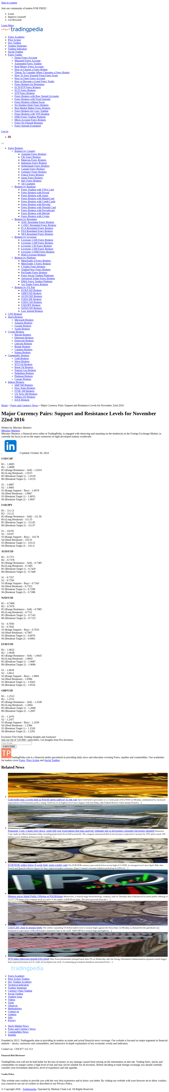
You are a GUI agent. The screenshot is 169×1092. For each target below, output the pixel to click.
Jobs (10, 1017)
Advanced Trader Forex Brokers (38, 278)
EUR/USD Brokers (31, 290)
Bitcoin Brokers (23, 334)
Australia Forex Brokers (33, 154)
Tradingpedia (29, 1089)
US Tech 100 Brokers (26, 394)
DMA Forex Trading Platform (30, 116)
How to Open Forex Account (30, 78)
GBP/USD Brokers (31, 293)
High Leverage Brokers (33, 254)
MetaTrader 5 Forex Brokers (36, 263)
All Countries (28, 183)
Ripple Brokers (22, 346)
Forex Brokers (15, 148)
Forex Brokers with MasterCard (37, 198)
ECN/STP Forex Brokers (28, 87)
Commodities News (18, 1031)
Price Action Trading (19, 979)
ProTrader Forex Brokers (34, 272)
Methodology (15, 1008)
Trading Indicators (17, 48)
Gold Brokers (22, 358)
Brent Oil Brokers (24, 367)
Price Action (14, 39)
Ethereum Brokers (24, 337)
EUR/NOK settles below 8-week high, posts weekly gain (38, 865)
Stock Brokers (15, 317)
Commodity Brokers (18, 355)
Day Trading (14, 42)
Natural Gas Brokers (25, 370)
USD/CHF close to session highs (25, 927)
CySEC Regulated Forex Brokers (38, 225)
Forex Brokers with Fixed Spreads (32, 99)
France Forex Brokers (32, 174)
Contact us (13, 1011)
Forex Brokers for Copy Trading (31, 111)
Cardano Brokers (23, 349)
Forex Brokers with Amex (34, 195)
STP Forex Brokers (25, 93)
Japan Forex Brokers (32, 177)
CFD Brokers (15, 314)
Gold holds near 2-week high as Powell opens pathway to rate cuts (42, 799)
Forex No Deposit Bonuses (29, 122)
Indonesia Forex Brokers (34, 163)
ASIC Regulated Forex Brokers (37, 222)
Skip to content (9, 2)
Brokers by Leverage (25, 237)
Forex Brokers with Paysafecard (38, 210)
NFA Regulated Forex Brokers (37, 234)
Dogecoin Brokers (24, 340)
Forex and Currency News (24, 405)
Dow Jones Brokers (25, 388)
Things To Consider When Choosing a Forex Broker (42, 72)
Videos (11, 999)
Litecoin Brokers (23, 343)
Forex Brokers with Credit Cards (38, 201)
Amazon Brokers (23, 322)
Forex (22, 760)
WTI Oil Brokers (23, 364)
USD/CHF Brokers (31, 299)
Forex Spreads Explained (28, 125)
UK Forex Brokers (31, 157)
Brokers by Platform (25, 257)
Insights (12, 1034)
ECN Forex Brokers (25, 90)
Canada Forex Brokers (33, 168)
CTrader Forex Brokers (33, 266)
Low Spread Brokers (32, 311)
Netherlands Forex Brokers (35, 166)
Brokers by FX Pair (25, 287)
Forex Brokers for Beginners (29, 84)
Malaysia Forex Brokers (33, 160)
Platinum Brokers (24, 376)
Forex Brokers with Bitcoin (35, 213)
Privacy (12, 1020)
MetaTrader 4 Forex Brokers (36, 260)
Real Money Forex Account (29, 66)
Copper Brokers (23, 379)
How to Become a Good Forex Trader (34, 81)
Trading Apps (15, 996)
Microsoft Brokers (24, 319)
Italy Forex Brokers (31, 180)
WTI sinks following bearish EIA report (28, 958)
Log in (4, 131)
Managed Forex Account (27, 60)
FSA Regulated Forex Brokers (37, 231)
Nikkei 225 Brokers (25, 396)
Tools (11, 1002)
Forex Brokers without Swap (30, 102)
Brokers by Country (25, 151)
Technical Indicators (18, 984)
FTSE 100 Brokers (24, 391)
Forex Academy (16, 37)
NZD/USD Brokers (31, 308)
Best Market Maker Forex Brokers (32, 108)
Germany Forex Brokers (34, 171)
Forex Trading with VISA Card (37, 189)
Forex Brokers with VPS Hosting (32, 114)
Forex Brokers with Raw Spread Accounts (37, 96)
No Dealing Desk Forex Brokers (32, 105)
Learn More (7, 25)
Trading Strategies (17, 45)
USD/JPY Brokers (30, 305)
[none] (88, 137)
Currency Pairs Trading (20, 990)
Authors (12, 1014)
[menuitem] (9, 137)
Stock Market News (18, 1026)
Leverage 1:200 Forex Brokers (37, 242)
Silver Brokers (22, 361)
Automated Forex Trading (28, 63)
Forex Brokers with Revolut (35, 204)
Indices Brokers (16, 382)
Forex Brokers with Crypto (35, 216)
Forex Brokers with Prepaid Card (38, 207)
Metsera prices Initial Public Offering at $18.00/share (35, 896)
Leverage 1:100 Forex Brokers (37, 240)
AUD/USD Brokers (31, 296)
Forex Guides (15, 54)
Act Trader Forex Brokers (34, 284)
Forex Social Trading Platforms (37, 275)
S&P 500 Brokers (24, 385)
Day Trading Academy (20, 981)
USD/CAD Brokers (31, 302)
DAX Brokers (22, 399)
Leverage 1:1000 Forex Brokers (37, 251)
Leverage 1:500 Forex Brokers (37, 248)
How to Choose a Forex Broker (31, 69)
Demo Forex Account (26, 57)
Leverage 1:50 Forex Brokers (36, 245)
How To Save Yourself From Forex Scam (36, 75)
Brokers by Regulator (26, 219)
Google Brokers (23, 325)
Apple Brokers (22, 328)
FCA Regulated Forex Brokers (37, 228)
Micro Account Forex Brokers (30, 119)
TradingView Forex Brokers (36, 269)
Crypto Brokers (16, 331)
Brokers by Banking (25, 186)
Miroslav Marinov (10, 430)
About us (12, 1005)
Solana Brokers (23, 352)
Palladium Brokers (24, 373)
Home (4, 405)
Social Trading (15, 51)
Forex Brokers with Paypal (35, 192)
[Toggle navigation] (2, 143)
